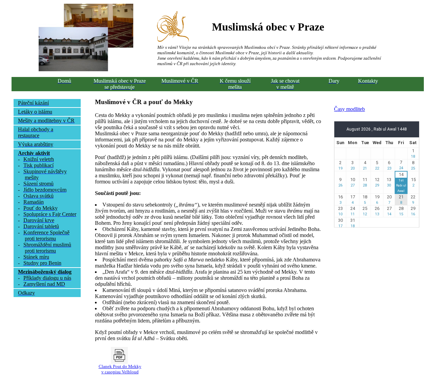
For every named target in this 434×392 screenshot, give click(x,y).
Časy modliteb (349, 109)
